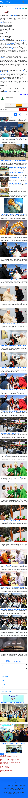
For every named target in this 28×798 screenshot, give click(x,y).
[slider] (8, 104)
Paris (2, 69)
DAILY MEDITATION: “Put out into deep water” (11, 236)
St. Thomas (13, 48)
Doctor (5, 91)
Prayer (4, 680)
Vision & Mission (6, 673)
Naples (2, 80)
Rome (8, 71)
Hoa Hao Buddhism (7, 691)
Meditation (5, 676)
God (17, 50)
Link (2, 754)
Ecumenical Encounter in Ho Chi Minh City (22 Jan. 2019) (13, 746)
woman (11, 47)
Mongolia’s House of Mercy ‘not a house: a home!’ (12, 301)
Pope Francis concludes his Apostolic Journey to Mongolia (14, 258)
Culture (4, 669)
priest (11, 15)
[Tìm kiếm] (22, 2)
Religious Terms (6, 684)
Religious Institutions (7, 687)
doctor (15, 15)
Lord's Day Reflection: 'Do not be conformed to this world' (14, 653)
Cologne (3, 57)
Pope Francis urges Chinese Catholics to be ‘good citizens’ (14, 477)
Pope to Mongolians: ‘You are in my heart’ (10, 433)
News (3, 665)
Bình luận (19, 105)
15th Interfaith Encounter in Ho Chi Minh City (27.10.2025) (14, 695)
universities (5, 17)
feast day (19, 17)
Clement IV (5, 78)
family (8, 44)
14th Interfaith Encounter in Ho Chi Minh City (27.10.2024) (14, 715)
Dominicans (14, 43)
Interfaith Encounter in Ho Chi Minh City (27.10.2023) (13, 736)
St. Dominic (23, 40)
